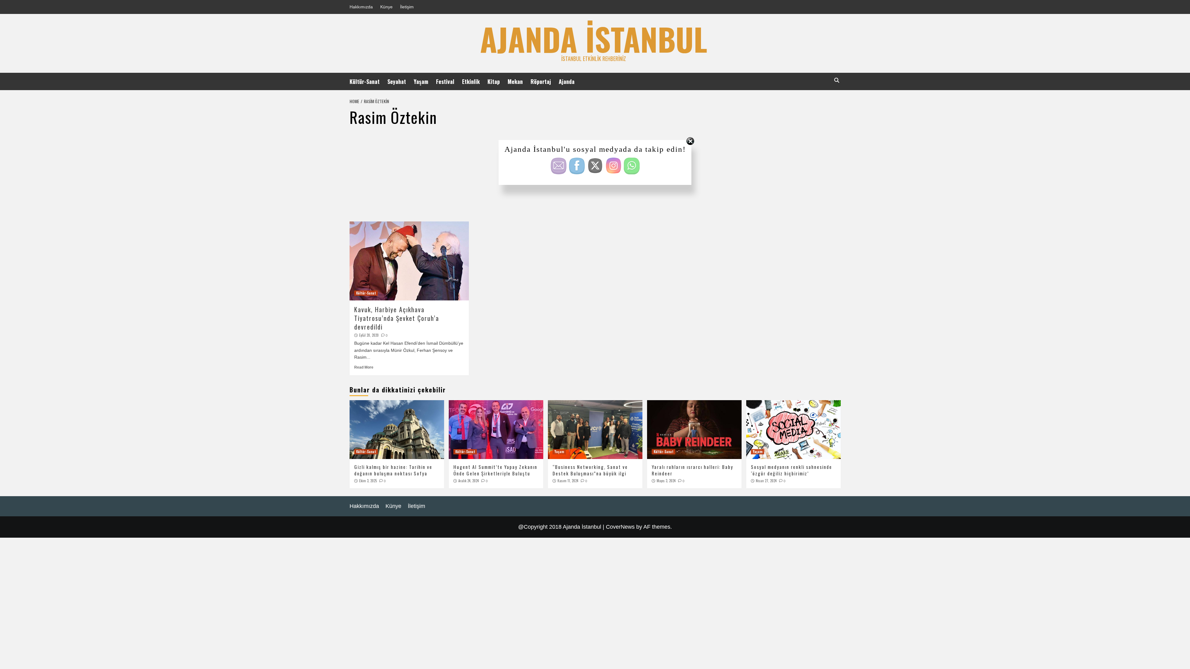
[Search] (837, 80)
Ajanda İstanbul (593, 39)
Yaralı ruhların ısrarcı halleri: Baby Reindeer (692, 470)
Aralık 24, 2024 (468, 480)
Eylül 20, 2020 (369, 335)
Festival (445, 81)
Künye (386, 6)
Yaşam (421, 81)
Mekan (515, 81)
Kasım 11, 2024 (568, 480)
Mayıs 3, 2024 (666, 480)
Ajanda (567, 81)
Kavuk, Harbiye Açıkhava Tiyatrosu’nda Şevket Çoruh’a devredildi (396, 318)
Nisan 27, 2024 (766, 480)
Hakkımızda (361, 6)
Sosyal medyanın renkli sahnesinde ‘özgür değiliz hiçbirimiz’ (791, 470)
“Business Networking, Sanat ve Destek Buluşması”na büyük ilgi (590, 470)
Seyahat (396, 81)
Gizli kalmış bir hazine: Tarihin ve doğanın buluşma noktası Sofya (393, 470)
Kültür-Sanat (365, 81)
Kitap (493, 81)
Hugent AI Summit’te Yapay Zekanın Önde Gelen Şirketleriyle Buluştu (495, 470)
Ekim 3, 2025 (368, 480)
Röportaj (541, 81)
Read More (363, 367)
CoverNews (620, 527)
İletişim (407, 6)
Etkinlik (471, 81)
